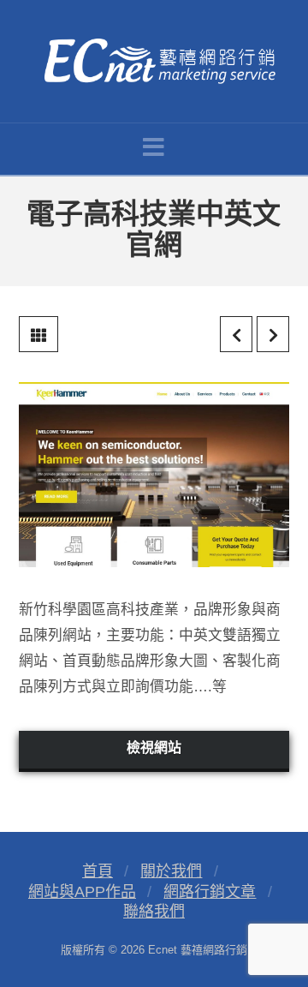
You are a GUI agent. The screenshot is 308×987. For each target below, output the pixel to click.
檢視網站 (154, 747)
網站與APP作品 (82, 891)
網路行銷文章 (209, 891)
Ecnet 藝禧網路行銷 (197, 949)
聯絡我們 (154, 911)
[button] (153, 147)
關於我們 (171, 871)
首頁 (97, 871)
